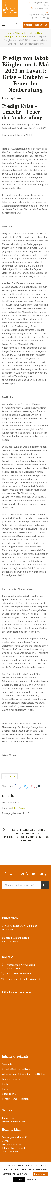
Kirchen (6, 1083)
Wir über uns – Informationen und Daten (23, 1074)
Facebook (18, 786)
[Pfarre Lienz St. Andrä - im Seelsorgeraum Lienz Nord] (10, 8)
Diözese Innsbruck (11, 1144)
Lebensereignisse (11, 1079)
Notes (12, 776)
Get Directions (14, 968)
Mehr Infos (32, 1179)
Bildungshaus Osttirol (13, 1147)
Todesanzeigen (10, 1151)
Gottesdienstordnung (35, 25)
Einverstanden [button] (40, 1174)
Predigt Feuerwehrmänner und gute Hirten (23, 838)
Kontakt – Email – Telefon (15, 1098)
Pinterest (32, 786)
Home (10, 33)
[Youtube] (44, 17)
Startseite (7, 1064)
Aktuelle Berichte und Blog (29, 33)
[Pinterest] (40, 17)
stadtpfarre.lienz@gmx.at (38, 14)
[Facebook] (32, 17)
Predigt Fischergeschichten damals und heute (27, 831)
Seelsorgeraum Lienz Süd (15, 1137)
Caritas (6, 1140)
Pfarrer (6, 1088)
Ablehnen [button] (19, 1179)
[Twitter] (36, 17)
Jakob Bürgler (19, 807)
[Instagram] (48, 17)
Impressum (8, 1118)
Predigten (9, 36)
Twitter (25, 786)
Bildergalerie (9, 1093)
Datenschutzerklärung (13, 1121)
